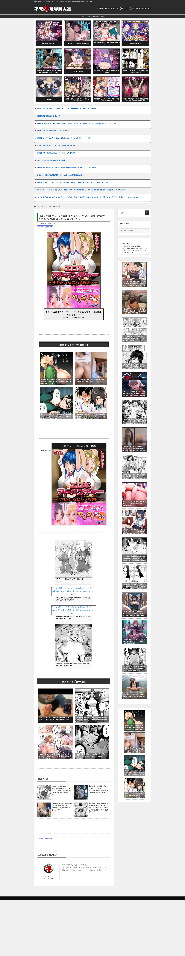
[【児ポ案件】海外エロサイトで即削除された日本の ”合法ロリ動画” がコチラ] (134, 676)
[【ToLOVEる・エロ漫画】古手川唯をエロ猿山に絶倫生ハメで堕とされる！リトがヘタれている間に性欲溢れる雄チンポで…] (91, 388)
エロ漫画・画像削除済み (45, 227)
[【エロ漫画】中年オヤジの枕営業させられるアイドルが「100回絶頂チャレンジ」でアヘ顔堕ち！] (134, 649)
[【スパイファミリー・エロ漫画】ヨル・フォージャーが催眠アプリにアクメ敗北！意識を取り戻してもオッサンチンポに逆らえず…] (134, 594)
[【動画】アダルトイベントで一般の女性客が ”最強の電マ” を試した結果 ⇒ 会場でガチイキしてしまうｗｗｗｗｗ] (134, 291)
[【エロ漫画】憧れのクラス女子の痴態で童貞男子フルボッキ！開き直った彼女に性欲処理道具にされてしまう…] (134, 456)
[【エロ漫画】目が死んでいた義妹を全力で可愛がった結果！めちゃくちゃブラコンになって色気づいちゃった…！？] (92, 726)
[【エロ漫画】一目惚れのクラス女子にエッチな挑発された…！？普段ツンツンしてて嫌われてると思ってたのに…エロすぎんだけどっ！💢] (134, 566)
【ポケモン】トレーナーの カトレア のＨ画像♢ (53, 130)
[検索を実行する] (147, 212)
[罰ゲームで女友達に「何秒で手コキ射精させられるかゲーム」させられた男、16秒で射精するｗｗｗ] (55, 690)
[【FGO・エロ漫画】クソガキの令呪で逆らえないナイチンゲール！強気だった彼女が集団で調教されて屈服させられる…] (134, 373)
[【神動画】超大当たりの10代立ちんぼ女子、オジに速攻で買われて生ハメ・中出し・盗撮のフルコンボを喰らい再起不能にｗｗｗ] (134, 428)
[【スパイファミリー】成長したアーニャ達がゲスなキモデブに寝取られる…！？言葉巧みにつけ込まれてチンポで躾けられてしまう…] (134, 263)
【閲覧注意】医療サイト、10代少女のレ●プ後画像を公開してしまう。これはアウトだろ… (67, 167)
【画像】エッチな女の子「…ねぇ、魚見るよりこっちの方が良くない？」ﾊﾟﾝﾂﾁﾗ (64, 138)
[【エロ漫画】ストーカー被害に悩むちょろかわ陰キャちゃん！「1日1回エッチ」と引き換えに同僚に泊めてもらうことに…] (55, 726)
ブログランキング (144, 8)
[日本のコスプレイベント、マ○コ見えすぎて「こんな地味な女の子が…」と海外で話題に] (134, 483)
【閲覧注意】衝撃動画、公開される (49, 116)
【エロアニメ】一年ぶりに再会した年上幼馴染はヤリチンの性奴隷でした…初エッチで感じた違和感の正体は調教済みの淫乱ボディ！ (82, 190)
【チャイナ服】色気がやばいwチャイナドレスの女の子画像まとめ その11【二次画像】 (66, 108)
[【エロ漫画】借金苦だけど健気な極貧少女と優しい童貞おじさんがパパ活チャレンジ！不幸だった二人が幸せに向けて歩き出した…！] (134, 539)
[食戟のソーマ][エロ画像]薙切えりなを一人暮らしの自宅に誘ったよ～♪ (60, 175)
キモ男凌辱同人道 (127, 246)
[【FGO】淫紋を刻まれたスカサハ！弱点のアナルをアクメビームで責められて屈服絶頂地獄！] (134, 621)
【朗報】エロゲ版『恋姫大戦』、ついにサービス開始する (56, 153)
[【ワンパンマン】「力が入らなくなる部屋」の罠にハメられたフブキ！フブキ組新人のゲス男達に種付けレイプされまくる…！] (56, 388)
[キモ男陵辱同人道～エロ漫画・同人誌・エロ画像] (53, 8)
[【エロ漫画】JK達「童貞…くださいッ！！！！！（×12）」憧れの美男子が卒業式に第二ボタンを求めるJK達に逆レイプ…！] (134, 401)
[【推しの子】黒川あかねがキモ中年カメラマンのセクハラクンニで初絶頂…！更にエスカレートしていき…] (134, 511)
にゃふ (48, 876)
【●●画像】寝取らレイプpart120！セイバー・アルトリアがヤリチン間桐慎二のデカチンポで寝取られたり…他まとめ (76, 123)
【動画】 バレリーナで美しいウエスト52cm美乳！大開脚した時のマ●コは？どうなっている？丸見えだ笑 (72, 182)
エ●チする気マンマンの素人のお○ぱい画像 (51, 160)
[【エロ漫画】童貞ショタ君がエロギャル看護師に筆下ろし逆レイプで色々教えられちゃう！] (134, 318)
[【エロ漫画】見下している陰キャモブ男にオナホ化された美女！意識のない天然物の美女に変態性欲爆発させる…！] (92, 690)
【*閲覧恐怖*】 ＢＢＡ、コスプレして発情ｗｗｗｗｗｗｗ (56, 145)
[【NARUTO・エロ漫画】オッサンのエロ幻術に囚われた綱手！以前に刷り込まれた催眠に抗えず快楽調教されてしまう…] (56, 353)
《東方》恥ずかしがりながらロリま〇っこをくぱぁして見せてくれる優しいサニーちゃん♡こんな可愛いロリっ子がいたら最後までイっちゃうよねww (87, 197)
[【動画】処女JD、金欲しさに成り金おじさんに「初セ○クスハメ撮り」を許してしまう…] (91, 353)
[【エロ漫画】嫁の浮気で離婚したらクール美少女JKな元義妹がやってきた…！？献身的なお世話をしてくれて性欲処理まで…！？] (134, 346)
